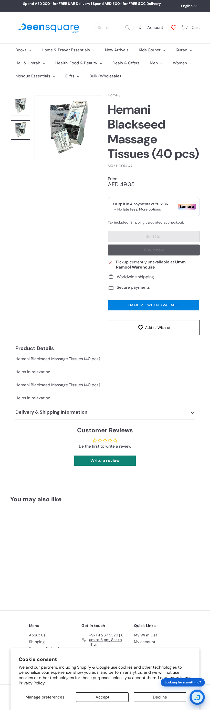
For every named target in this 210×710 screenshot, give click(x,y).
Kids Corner (150, 50)
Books (21, 50)
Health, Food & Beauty (76, 63)
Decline (160, 697)
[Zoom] (68, 129)
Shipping (137, 222)
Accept (102, 697)
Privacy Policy (32, 683)
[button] (154, 305)
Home (113, 95)
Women (180, 63)
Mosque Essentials (33, 76)
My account (144, 641)
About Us (37, 635)
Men (154, 63)
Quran (182, 50)
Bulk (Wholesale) (105, 76)
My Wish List (145, 635)
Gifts (70, 76)
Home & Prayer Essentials (66, 50)
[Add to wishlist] (31, 520)
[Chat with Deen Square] (197, 697)
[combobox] (114, 27)
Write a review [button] (105, 460)
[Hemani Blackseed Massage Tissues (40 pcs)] (24, 552)
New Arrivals (117, 50)
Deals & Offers (126, 63)
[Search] (127, 27)
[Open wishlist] (173, 27)
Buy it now (154, 250)
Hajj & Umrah (28, 63)
